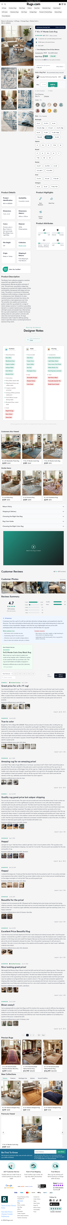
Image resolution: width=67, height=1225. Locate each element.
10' (44, 158)
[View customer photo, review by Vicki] (42, 587)
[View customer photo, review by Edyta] (19, 587)
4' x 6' (53, 123)
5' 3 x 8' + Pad (40, 128)
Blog (18, 1203)
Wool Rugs (22, 8)
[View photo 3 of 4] (15, 826)
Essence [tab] (12, 1078)
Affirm (19, 1209)
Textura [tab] (5, 1078)
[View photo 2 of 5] (9, 706)
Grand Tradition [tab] (43, 1078)
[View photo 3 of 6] (15, 746)
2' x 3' (38, 123)
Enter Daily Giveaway (23, 1215)
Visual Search (56, 8)
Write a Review (61, 675)
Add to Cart (52, 85)
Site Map (19, 1207)
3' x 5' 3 (46, 123)
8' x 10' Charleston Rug (51, 497)
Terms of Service (52, 1158)
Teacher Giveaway (22, 1217)
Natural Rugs (58, 12)
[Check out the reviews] (56, 1210)
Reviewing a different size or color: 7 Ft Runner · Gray (15, 1019)
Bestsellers (20, 1211)
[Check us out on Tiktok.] (57, 1200)
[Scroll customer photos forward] (63, 587)
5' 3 (43, 145)
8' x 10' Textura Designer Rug (11, 1107)
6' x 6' (45, 186)
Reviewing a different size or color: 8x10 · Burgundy (14, 851)
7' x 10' (46, 132)
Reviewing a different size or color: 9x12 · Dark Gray (16, 664)
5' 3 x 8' (51, 128)
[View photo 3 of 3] (15, 782)
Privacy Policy (37, 1157)
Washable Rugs (46, 8)
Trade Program (21, 1213)
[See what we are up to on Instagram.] (54, 1200)
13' (60, 145)
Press (35, 1211)
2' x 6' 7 (39, 166)
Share (51, 91)
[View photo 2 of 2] (9, 916)
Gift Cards (4, 12)
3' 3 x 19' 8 (49, 170)
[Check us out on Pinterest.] (60, 1200)
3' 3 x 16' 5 (39, 170)
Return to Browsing (7, 21)
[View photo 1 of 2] (4, 916)
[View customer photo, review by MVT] (7, 587)
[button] (30, 28)
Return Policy (37, 1207)
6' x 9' (38, 132)
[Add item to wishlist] (18, 436)
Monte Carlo (34, 21)
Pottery (30, 8)
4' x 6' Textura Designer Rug (31, 1107)
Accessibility (37, 1209)
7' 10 (54, 145)
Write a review (53, 35)
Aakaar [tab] (32, 1078)
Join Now (61, 1152)
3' (37, 145)
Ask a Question (41, 91)
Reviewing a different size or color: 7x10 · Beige (13, 742)
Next (43, 1035)
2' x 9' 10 (47, 166)
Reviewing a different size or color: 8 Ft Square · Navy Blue (16, 912)
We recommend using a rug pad (55, 72)
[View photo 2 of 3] (9, 782)
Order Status (37, 1199)
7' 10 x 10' (39, 137)
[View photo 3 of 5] (15, 706)
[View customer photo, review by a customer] (31, 587)
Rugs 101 (36, 1205)
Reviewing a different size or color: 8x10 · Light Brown (15, 985)
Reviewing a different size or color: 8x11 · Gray (13, 702)
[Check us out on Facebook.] (50, 1200)
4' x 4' (38, 186)
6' (48, 145)
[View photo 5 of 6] (27, 746)
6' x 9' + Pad (60, 128)
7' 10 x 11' (48, 137)
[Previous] (3, 449)
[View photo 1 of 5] (4, 706)
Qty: (37, 84)
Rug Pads (36, 8)
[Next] (62, 449)
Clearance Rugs (14, 12)
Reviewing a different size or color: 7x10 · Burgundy (14, 948)
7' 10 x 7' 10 (54, 186)
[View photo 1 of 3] (4, 782)
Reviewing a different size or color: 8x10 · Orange (14, 822)
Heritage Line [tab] (23, 1078)
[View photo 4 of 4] (21, 826)
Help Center (37, 1203)
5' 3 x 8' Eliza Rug (7, 497)
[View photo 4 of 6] (21, 746)
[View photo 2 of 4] (9, 826)
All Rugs (4, 8)
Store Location (21, 1205)
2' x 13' (55, 166)
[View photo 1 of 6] (4, 746)
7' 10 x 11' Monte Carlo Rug (31, 461)
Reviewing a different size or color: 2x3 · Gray (13, 778)
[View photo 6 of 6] (33, 746)
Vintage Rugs (33, 12)
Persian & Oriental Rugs (45, 12)
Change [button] (46, 96)
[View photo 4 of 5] (21, 706)
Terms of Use (5, 1205)
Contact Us (36, 1197)
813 (39, 1035)
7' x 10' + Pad (55, 132)
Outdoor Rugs (12, 8)
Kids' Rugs (24, 12)
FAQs (35, 1201)
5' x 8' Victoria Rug (28, 497)
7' (58, 153)
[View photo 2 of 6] (9, 746)
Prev (23, 1035)
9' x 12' (57, 137)
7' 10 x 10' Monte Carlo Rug (52, 461)
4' (42, 153)
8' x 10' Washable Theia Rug (10, 461)
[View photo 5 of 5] (27, 706)
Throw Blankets (6, 16)
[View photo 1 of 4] (4, 826)
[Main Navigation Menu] (2, 4)
